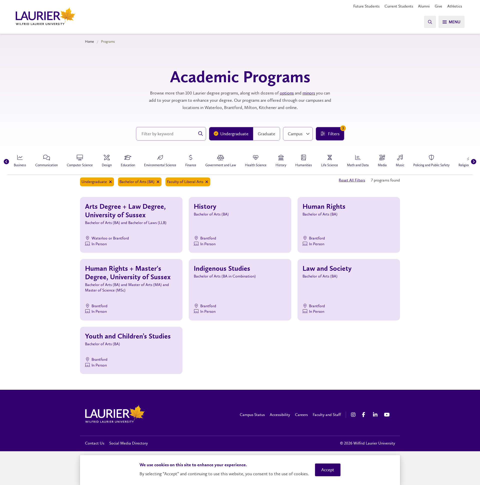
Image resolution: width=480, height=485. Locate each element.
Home (89, 41)
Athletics (454, 6)
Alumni (424, 6)
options (287, 93)
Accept (327, 469)
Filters (335, 131)
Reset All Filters (352, 180)
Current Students (398, 6)
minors (308, 93)
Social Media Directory (128, 443)
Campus (295, 133)
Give (438, 6)
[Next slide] (473, 161)
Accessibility (280, 414)
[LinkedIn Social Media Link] (376, 414)
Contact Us (94, 443)
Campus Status (252, 414)
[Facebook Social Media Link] (365, 414)
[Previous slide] (6, 161)
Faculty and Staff (327, 414)
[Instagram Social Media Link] (354, 414)
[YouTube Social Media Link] (387, 414)
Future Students (366, 6)
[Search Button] (430, 22)
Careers (301, 414)
